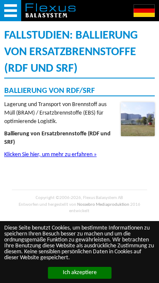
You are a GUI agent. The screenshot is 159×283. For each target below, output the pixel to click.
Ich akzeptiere (80, 272)
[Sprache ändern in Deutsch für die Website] (144, 10)
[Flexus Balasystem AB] (50, 10)
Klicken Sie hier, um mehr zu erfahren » (50, 154)
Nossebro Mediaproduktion (103, 204)
